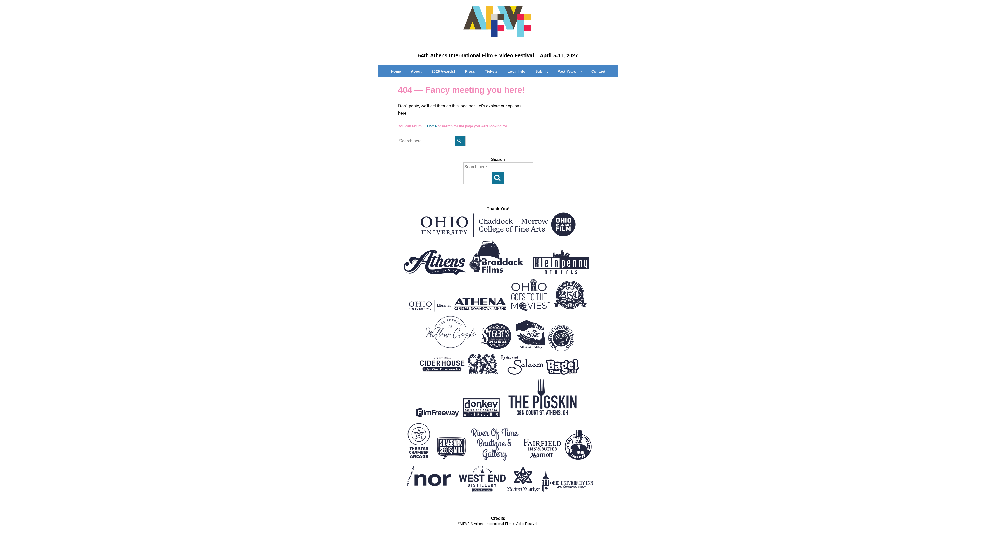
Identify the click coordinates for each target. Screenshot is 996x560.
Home (396, 71)
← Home (430, 126)
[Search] (460, 141)
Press (470, 71)
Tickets (491, 71)
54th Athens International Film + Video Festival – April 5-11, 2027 (498, 55)
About (416, 71)
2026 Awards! (443, 71)
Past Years (567, 71)
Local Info (516, 71)
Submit (541, 71)
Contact (598, 71)
